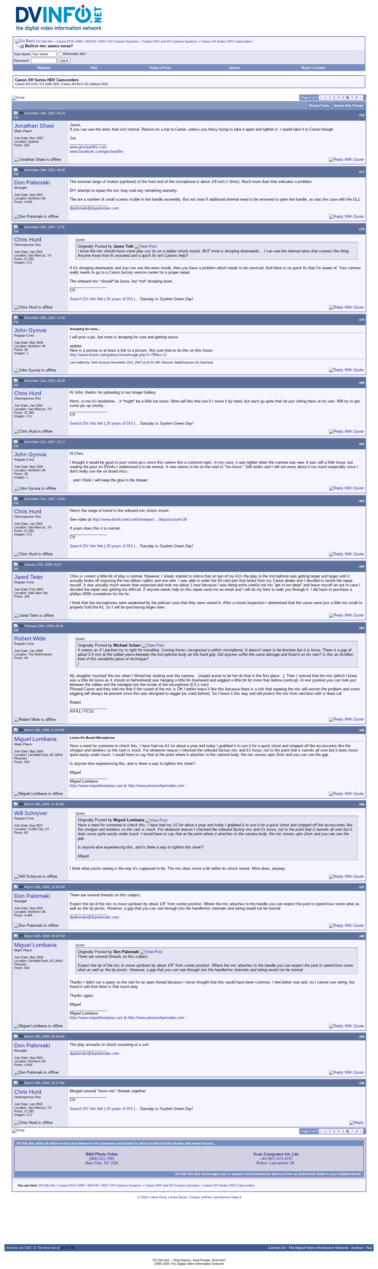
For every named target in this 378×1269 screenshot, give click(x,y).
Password (21, 60)
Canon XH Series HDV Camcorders (226, 41)
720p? (144, 1197)
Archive (357, 1247)
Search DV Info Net (86, 299)
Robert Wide (30, 638)
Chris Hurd (27, 239)
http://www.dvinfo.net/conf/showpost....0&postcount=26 (139, 519)
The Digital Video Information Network (318, 1247)
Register (44, 67)
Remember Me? (74, 54)
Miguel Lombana (35, 739)
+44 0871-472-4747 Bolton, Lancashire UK (276, 1158)
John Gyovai (30, 330)
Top (369, 1247)
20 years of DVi (120, 299)
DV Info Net (44, 41)
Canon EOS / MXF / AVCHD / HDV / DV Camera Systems (97, 41)
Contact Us (277, 1247)
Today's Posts (160, 67)
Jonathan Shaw (34, 126)
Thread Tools (319, 105)
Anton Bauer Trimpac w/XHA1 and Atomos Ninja (204, 1197)
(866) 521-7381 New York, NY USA (101, 1158)
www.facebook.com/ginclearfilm (96, 151)
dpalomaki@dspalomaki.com (94, 208)
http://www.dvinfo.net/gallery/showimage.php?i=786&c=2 (118, 355)
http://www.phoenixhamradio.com (156, 785)
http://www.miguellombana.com (96, 785)
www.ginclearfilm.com (88, 147)
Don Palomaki (32, 182)
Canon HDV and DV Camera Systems (170, 41)
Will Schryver (30, 813)
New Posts (159, 1197)
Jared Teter (28, 577)
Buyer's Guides (314, 67)
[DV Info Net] (58, 29)
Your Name (22, 54)
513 (29, 262)
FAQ (93, 67)
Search (234, 67)
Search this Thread (348, 105)
